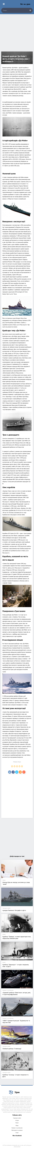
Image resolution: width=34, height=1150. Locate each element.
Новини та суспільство (17, 1128)
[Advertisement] (17, 34)
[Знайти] (30, 10)
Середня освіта (17, 1118)
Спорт (17, 1132)
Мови (17, 1125)
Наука (19, 762)
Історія (17, 1120)
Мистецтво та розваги (17, 1130)
